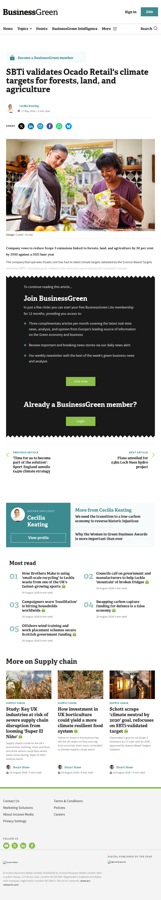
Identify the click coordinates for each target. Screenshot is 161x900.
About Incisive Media (18, 814)
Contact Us (11, 801)
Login (81, 421)
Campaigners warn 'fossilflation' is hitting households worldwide (49, 606)
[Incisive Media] (10, 862)
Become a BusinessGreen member (45, 58)
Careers (59, 814)
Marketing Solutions (18, 808)
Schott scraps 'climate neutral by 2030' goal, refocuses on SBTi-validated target (132, 720)
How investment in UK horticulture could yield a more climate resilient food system (80, 720)
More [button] (107, 28)
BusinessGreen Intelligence (74, 28)
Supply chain (15, 703)
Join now (81, 381)
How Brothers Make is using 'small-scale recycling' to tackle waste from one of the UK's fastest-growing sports (48, 580)
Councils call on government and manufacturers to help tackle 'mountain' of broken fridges (123, 577)
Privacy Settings (15, 821)
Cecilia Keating (29, 106)
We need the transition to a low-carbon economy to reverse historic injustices (107, 518)
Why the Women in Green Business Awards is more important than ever (111, 536)
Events (42, 28)
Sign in (130, 12)
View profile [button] (38, 537)
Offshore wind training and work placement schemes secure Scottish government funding (49, 630)
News (8, 28)
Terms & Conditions (68, 801)
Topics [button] (23, 28)
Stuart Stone (21, 767)
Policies (59, 808)
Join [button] (149, 11)
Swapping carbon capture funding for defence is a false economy (120, 606)
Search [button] (146, 28)
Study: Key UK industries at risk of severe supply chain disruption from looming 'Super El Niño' (27, 723)
